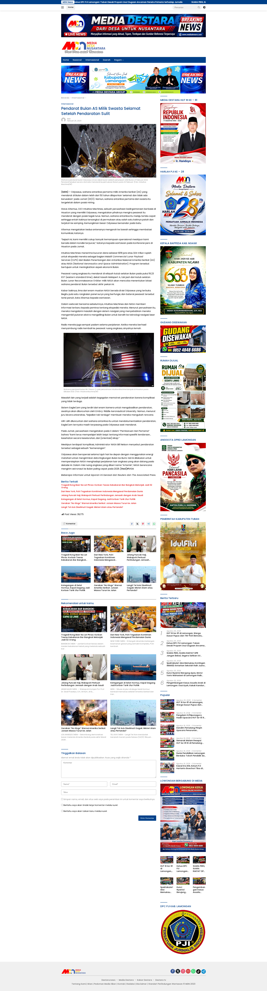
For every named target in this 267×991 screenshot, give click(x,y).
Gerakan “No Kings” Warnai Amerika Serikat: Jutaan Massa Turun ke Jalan (98, 503)
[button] (199, 7)
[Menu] (63, 7)
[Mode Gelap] (204, 7)
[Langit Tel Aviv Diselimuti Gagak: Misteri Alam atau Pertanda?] (141, 574)
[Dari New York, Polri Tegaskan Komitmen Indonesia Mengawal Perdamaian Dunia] (108, 544)
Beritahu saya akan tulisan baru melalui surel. (85, 811)
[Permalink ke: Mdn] (63, 119)
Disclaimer (141, 984)
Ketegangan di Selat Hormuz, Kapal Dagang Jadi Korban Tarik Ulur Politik (98, 499)
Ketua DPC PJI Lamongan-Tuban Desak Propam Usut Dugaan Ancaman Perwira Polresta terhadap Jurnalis (186, 644)
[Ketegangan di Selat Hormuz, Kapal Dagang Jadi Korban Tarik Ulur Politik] (76, 574)
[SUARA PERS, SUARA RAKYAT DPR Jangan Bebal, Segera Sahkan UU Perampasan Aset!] (199, 859)
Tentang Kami (79, 984)
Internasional (92, 60)
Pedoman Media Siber (105, 984)
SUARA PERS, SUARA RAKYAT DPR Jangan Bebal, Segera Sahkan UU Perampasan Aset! (164, 2)
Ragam (118, 60)
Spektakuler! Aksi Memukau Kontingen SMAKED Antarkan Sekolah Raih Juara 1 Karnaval (186, 664)
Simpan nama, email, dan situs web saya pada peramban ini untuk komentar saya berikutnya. (109, 799)
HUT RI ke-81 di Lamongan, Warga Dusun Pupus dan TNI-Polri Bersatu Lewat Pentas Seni (184, 634)
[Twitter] (178, 971)
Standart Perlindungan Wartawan (165, 984)
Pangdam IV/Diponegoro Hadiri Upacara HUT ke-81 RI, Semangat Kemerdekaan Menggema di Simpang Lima (190, 716)
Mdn (69, 119)
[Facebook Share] (132, 524)
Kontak (121, 984)
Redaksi (130, 984)
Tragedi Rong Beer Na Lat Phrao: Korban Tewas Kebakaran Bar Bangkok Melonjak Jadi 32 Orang (106, 486)
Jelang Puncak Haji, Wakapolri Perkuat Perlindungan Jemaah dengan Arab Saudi (102, 495)
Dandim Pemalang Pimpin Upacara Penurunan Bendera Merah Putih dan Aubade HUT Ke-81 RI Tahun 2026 (190, 729)
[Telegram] (203, 971)
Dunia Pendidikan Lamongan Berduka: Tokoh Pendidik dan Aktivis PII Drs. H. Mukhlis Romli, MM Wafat (191, 754)
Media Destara (126, 980)
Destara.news (108, 980)
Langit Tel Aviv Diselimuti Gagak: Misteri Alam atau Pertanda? (92, 507)
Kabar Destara (144, 980)
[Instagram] (183, 971)
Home (70, 7)
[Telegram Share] (148, 524)
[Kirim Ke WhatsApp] (154, 524)
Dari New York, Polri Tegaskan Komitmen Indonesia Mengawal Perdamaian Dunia (102, 491)
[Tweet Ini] (137, 524)
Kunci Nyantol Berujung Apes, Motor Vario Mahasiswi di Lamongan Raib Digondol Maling (185, 674)
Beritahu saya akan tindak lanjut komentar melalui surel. (91, 805)
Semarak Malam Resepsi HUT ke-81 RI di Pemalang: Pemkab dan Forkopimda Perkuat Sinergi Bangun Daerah (189, 741)
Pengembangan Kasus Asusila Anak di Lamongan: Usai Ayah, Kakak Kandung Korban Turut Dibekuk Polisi (186, 684)
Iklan (89, 984)
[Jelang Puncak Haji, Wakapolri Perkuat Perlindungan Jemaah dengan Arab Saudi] (141, 544)
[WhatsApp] (193, 971)
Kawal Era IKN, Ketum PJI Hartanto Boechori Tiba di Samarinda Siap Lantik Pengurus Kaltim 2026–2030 (190, 767)
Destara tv (160, 980)
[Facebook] (172, 971)
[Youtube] (188, 971)
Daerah (106, 60)
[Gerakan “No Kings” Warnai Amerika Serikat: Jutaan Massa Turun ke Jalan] (108, 574)
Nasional (77, 60)
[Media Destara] (83, 47)
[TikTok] (198, 971)
